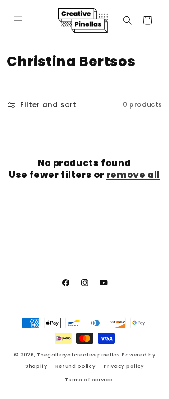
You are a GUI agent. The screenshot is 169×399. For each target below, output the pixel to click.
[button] (18, 20)
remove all (133, 174)
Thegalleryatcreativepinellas (78, 354)
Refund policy (75, 366)
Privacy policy (124, 366)
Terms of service (88, 379)
